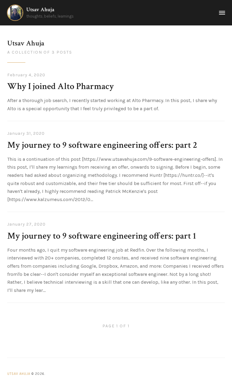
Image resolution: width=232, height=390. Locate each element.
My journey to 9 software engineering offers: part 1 (101, 236)
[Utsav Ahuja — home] (15, 13)
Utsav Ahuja (40, 9)
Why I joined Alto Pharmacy (60, 86)
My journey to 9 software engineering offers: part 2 (102, 145)
